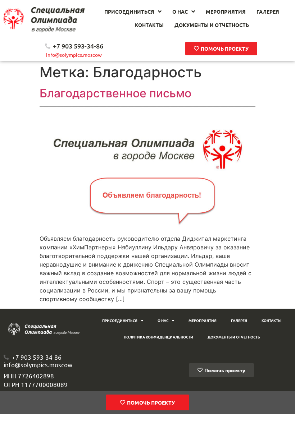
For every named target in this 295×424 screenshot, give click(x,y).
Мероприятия (203, 320)
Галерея (239, 320)
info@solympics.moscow (74, 54)
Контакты (271, 320)
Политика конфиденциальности (158, 337)
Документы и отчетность (234, 337)
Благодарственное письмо (115, 93)
